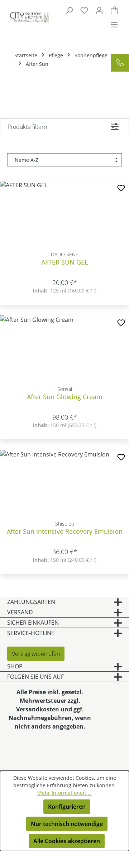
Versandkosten (37, 709)
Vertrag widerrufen (36, 654)
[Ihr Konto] (99, 10)
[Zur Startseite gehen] (25, 17)
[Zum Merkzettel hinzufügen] (121, 189)
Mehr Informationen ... (64, 792)
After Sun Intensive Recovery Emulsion (65, 531)
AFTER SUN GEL (64, 262)
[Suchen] (69, 10)
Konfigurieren (67, 807)
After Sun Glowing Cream (64, 397)
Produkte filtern (27, 127)
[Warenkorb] (114, 10)
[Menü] (114, 24)
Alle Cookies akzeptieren (66, 841)
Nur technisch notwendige (67, 824)
